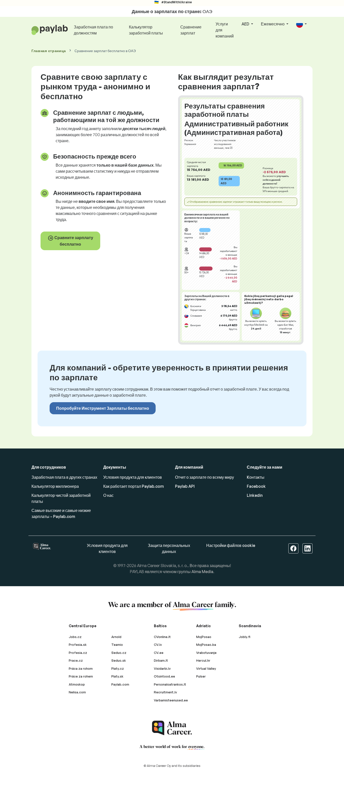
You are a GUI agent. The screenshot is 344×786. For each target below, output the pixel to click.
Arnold (116, 637)
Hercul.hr (203, 660)
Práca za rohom (81, 668)
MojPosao (203, 637)
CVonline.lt (162, 637)
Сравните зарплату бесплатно (73, 241)
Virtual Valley (206, 668)
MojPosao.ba (206, 645)
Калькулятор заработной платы (146, 29)
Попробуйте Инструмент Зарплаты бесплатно (102, 408)
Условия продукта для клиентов (132, 477)
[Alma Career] (172, 728)
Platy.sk (117, 676)
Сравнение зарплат (190, 29)
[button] (301, 24)
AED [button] (246, 23)
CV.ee (158, 653)
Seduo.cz (118, 653)
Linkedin (255, 495)
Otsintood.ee (164, 676)
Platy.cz (117, 668)
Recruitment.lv (165, 692)
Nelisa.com (77, 692)
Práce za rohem (81, 676)
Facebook (256, 486)
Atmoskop (77, 684)
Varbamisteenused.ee (171, 700)
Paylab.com (120, 684)
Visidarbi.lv (162, 668)
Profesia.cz (78, 653)
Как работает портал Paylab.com (133, 486)
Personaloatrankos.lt (170, 684)
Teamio (117, 645)
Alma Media (202, 571)
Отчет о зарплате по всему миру (204, 477)
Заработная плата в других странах (64, 477)
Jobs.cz (75, 637)
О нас (108, 495)
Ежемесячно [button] (273, 23)
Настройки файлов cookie (230, 545)
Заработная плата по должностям (93, 29)
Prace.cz (76, 660)
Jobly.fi (244, 637)
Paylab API (185, 486)
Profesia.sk (78, 645)
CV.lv (158, 645)
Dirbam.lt (161, 660)
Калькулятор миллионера (55, 486)
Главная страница (48, 51)
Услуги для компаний (225, 30)
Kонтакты (255, 477)
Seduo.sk (118, 660)
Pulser (201, 676)
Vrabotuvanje (206, 653)
